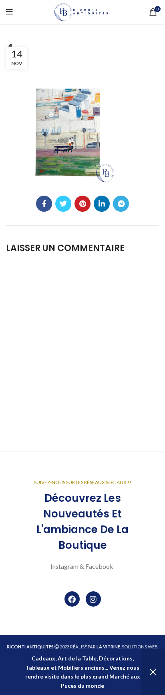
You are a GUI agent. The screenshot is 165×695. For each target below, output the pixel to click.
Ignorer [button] (153, 672)
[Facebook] (72, 599)
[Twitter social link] (63, 204)
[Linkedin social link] (102, 204)
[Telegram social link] (121, 204)
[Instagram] (93, 599)
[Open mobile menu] (9, 12)
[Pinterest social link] (82, 204)
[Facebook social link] (44, 204)
